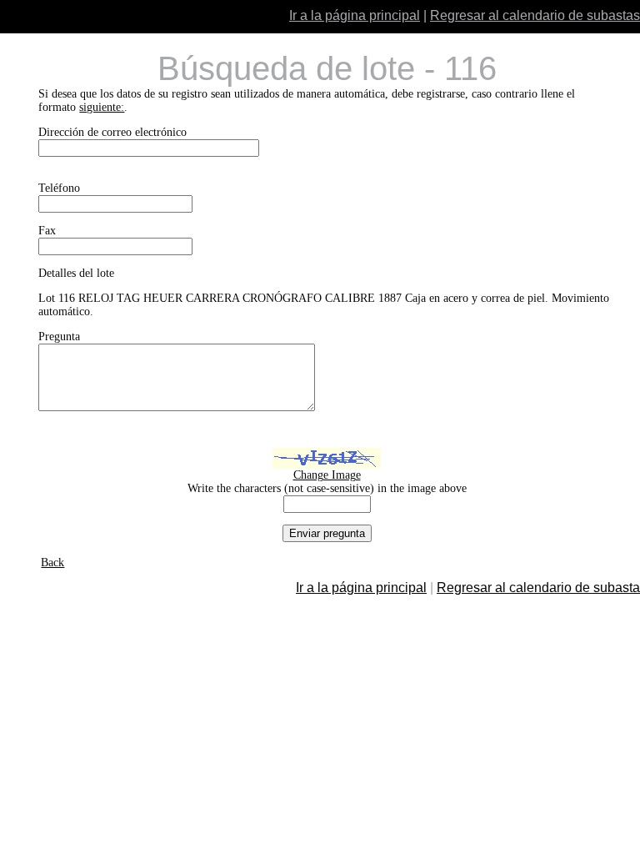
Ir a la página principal (354, 15)
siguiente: (101, 107)
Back (52, 562)
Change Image (327, 475)
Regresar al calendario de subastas (535, 15)
